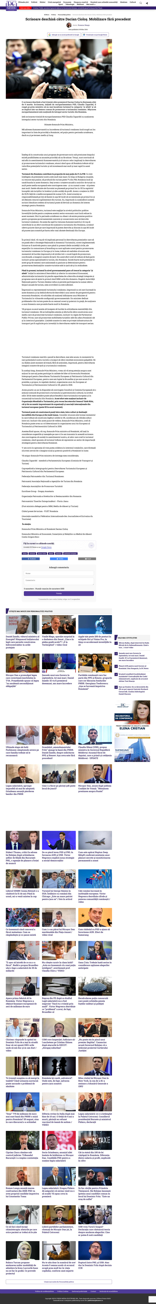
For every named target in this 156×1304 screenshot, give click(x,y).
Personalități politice (64, 14)
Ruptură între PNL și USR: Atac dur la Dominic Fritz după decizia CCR (95, 1265)
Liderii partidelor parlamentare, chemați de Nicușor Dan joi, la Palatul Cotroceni (58, 1229)
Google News (46, 547)
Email (89, 559)
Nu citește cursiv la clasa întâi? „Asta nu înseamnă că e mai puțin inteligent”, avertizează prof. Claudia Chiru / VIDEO (59, 966)
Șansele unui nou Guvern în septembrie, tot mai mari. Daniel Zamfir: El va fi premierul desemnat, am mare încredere (58, 679)
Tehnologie (69, 4)
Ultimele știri (23, 2)
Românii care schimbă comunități (104, 2)
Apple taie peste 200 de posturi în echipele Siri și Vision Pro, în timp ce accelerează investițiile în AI (95, 640)
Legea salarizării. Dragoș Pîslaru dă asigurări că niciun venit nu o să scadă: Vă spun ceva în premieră (58, 1192)
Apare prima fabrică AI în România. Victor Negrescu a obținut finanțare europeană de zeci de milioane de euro (21, 1002)
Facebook (32, 559)
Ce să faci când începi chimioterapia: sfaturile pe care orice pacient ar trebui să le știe (21, 1229)
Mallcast (80, 4)
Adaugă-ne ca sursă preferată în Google (65, 35)
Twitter (60, 559)
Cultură (133, 2)
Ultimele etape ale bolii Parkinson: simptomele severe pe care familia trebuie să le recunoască (22, 751)
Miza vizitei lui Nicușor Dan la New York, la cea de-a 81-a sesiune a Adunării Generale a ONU (93, 1082)
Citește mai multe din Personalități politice (59, 1282)
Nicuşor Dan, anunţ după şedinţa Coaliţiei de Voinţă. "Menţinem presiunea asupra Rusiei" (94, 788)
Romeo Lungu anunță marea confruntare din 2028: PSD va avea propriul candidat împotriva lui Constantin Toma (22, 1192)
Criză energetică (54, 2)
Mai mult (91, 4)
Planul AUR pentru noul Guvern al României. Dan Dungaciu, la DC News (133, 667)
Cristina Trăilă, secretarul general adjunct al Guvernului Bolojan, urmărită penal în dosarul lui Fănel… (68, 8)
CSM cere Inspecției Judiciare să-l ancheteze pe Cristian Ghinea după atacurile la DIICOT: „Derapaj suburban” (58, 1043)
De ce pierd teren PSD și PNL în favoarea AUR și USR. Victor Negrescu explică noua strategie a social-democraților (58, 856)
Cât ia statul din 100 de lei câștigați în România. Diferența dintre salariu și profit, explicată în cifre (94, 1156)
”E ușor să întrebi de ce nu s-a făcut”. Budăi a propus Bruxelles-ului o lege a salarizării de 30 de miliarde (22, 966)
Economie (67, 2)
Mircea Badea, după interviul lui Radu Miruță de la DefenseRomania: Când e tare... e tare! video (134, 645)
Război (42, 2)
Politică (34, 2)
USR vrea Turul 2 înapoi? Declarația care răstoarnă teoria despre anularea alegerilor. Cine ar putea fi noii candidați (94, 1230)
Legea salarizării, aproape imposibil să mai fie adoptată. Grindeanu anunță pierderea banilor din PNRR (20, 789)
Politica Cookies (62, 1291)
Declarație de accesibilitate (109, 1291)
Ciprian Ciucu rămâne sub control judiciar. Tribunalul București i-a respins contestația (22, 1155)
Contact (93, 1291)
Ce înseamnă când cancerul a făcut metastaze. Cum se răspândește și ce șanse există (21, 932)
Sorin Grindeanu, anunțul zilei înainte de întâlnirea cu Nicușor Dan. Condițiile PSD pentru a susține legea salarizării (58, 1156)
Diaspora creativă (81, 2)
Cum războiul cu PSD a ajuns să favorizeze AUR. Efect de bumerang (94, 932)
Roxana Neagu (84, 25)
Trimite (59, 593)
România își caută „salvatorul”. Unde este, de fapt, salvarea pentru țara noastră (57, 1081)
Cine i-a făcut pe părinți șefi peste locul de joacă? (58, 787)
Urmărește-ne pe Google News (96, 35)
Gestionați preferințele (79, 1291)
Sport (60, 4)
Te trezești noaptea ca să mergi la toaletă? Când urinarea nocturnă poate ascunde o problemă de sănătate (22, 1082)
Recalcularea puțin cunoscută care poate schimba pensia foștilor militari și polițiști (93, 1001)
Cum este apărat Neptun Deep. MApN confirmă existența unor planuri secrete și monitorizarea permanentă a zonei (94, 856)
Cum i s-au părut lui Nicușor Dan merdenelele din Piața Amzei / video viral (58, 932)
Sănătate (123, 2)
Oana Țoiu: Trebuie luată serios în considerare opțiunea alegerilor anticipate (95, 965)
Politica (53, 14)
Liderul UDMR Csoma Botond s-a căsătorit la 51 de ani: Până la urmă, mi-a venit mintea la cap (22, 893)
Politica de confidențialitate (44, 1291)
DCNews (11, 6)
